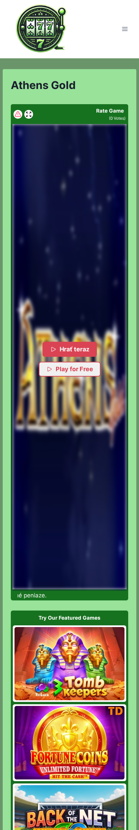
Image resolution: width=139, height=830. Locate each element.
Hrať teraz (74, 349)
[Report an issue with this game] (17, 114)
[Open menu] (124, 29)
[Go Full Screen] (28, 114)
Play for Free (74, 369)
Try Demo (69, 663)
